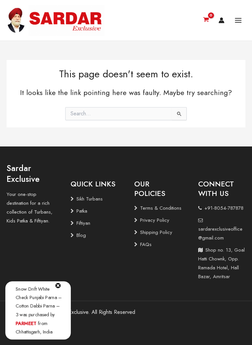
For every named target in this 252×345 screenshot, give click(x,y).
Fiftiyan (83, 223)
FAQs (146, 244)
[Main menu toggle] (238, 20)
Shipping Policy (156, 232)
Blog (81, 235)
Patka (81, 211)
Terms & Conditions (160, 208)
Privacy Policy (154, 220)
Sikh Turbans (89, 198)
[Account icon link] (221, 20)
